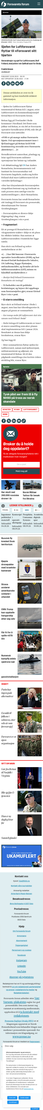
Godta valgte (24, 1098)
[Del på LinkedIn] (12, 83)
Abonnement (21, 941)
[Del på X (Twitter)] (8, 83)
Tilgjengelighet (21, 946)
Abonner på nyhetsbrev (21, 977)
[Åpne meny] (39, 4)
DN (24, 165)
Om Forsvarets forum (21, 931)
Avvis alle (12, 1098)
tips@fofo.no (24, 881)
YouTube (21, 971)
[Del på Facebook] (3, 83)
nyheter (7, 410)
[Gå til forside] (17, 4)
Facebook (21, 955)
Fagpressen (35, 1042)
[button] (3, 506)
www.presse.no (22, 1036)
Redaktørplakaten (21, 993)
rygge (17, 410)
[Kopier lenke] (22, 83)
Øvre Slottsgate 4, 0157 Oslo (21, 904)
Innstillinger (35, 1108)
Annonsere (21, 936)
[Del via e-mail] (17, 83)
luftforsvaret (30, 410)
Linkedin (21, 966)
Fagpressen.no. (29, 1089)
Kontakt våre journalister (21, 886)
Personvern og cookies (21, 950)
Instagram (21, 960)
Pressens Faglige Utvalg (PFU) (19, 1021)
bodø (5, 414)
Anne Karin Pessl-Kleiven (21, 894)
